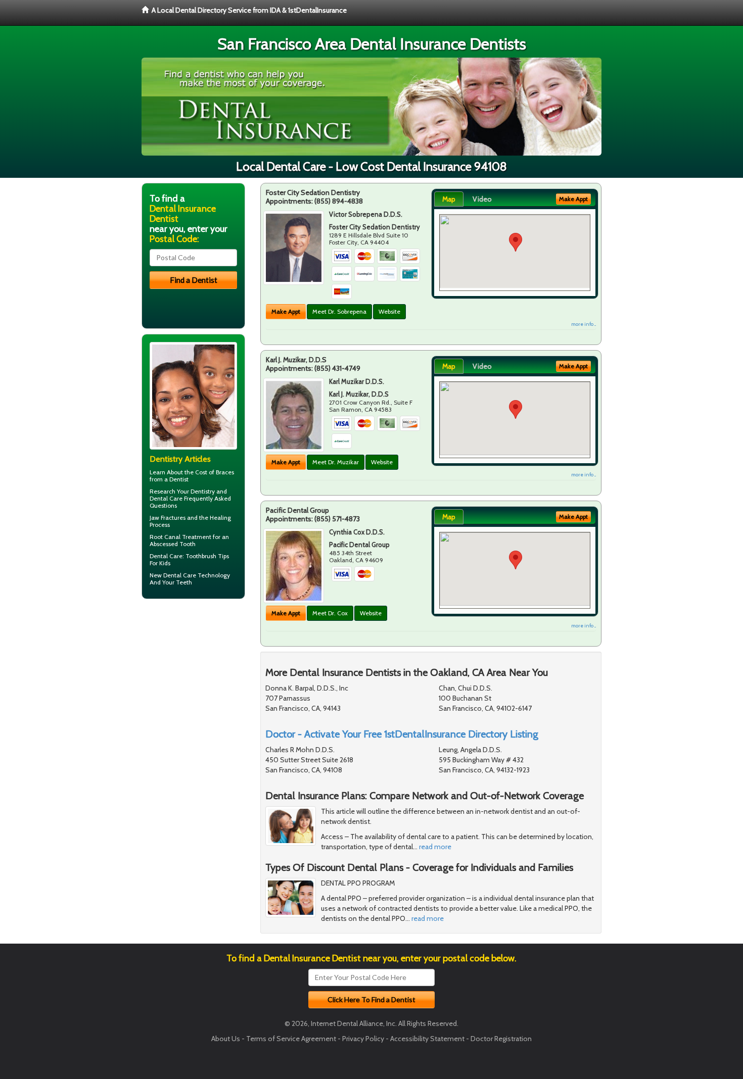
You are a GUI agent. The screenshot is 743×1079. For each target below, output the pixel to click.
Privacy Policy (363, 1038)
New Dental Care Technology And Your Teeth (190, 578)
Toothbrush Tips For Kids (189, 559)
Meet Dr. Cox (330, 613)
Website (389, 311)
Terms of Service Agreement (291, 1038)
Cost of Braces (214, 472)
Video (482, 199)
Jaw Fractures (167, 517)
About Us (225, 1038)
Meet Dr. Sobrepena (339, 311)
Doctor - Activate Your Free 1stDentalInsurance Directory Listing (401, 734)
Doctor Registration (501, 1038)
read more (435, 846)
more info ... (583, 324)
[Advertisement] (193, 685)
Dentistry (203, 491)
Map (448, 199)
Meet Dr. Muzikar (335, 462)
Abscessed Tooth (173, 544)
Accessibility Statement (427, 1038)
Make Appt (285, 311)
